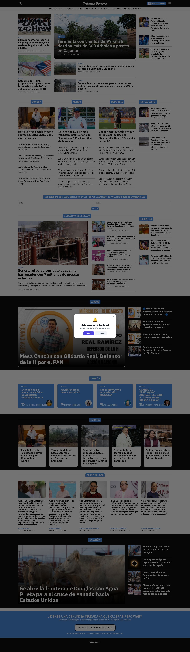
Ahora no (100, 333)
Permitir (88, 333)
